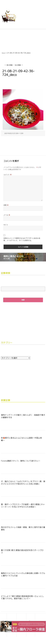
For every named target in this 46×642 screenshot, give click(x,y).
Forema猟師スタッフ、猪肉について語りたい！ (20, 461)
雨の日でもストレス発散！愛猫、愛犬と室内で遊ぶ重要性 (23, 528)
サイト (6, 225)
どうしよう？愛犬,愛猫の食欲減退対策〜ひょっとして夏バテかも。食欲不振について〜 (22, 597)
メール (7, 215)
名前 (6, 205)
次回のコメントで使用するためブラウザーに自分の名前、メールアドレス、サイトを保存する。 (22, 239)
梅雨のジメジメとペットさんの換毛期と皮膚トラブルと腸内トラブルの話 (23, 574)
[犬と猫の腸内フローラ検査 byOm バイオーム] (23, 626)
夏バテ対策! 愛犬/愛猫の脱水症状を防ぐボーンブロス (22, 551)
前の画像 (10, 65)
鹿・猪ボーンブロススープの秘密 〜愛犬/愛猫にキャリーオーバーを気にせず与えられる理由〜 (23, 505)
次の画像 (18, 65)
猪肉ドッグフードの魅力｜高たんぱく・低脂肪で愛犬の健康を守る (23, 416)
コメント (8, 175)
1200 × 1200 (19, 133)
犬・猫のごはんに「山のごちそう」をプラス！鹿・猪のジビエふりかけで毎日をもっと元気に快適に (23, 482)
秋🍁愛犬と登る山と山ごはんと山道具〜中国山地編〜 (21, 439)
